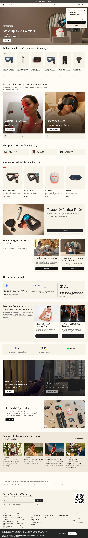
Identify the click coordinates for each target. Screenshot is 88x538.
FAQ (18, 513)
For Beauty (5, 519)
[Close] (85, 533)
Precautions (33, 524)
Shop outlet (10, 419)
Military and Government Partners (78, 521)
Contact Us (19, 517)
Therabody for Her (49, 515)
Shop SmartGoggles (53, 129)
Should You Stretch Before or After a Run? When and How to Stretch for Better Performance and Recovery (54, 463)
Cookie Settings (62, 533)
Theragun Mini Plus (76, 69)
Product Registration (21, 527)
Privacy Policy (16, 536)
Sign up (39, 500)
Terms (14, 504)
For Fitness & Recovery (8, 513)
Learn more (7, 296)
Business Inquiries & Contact (77, 514)
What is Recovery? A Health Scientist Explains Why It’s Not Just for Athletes (33, 462)
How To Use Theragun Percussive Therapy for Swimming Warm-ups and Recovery (12, 463)
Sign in (76, 25)
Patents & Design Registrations (35, 520)
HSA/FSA (19, 515)
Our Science (48, 513)
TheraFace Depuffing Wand (22, 69)
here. (47, 481)
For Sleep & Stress (7, 517)
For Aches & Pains (7, 515)
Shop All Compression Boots (8, 524)
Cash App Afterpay (21, 519)
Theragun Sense (7, 190)
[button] (33, 4)
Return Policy (20, 523)
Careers (32, 513)
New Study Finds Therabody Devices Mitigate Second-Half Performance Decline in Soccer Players (74, 464)
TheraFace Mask (49, 190)
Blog (46, 517)
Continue (72, 533)
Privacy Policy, (18, 504)
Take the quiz (65, 230)
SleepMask (68, 190)
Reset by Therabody (35, 515)
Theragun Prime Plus (28, 190)
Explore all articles (79, 438)
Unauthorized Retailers (36, 522)
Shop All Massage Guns (8, 521)
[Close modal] (85, 10)
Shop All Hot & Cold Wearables (7, 527)
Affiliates (75, 517)
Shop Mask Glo (10, 129)
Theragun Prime (6, 69)
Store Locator (34, 517)
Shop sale (7, 40)
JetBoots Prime (62, 69)
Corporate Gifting (77, 519)
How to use (61, 513)
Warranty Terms (20, 525)
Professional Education (64, 515)
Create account (76, 22)
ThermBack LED (34, 69)
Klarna (18, 521)
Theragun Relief (48, 69)
